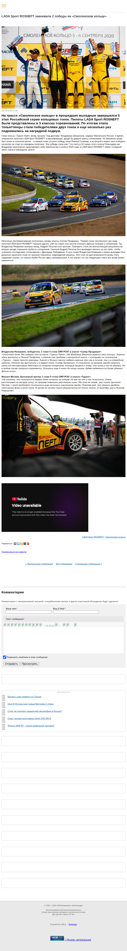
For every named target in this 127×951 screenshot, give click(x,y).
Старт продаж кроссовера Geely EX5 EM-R (29, 718)
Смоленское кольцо (115, 537)
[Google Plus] (28, 544)
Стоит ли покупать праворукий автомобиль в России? (35, 711)
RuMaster (73, 924)
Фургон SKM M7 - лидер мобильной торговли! (31, 725)
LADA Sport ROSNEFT (93, 537)
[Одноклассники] (21, 544)
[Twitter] (18, 544)
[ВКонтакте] (15, 544)
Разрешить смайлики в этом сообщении (27, 657)
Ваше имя (11, 608)
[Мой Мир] (24, 544)
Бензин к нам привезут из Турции (24, 696)
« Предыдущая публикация (39, 564)
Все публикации (64, 564)
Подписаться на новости (14, 552)
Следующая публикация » (88, 564)
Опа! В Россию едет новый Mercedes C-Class (31, 704)
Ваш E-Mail (59, 608)
